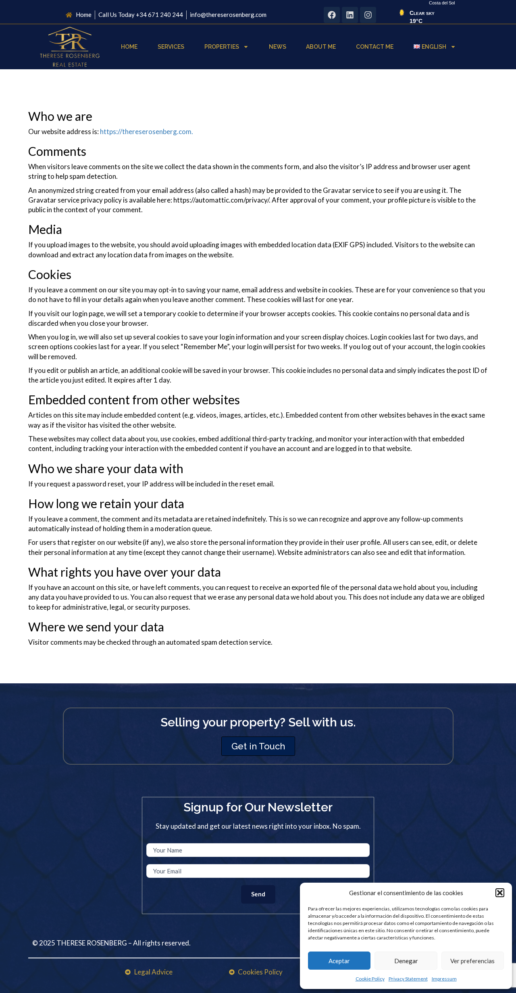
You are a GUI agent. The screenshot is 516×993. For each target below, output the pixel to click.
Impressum (444, 979)
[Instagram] (368, 15)
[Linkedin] (350, 15)
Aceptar (339, 960)
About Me (321, 46)
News (277, 46)
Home (129, 46)
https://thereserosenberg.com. (146, 131)
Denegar (406, 960)
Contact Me (374, 46)
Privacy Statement (408, 979)
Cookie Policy (370, 979)
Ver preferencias (472, 960)
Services (171, 46)
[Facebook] (332, 15)
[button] (500, 893)
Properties (221, 46)
